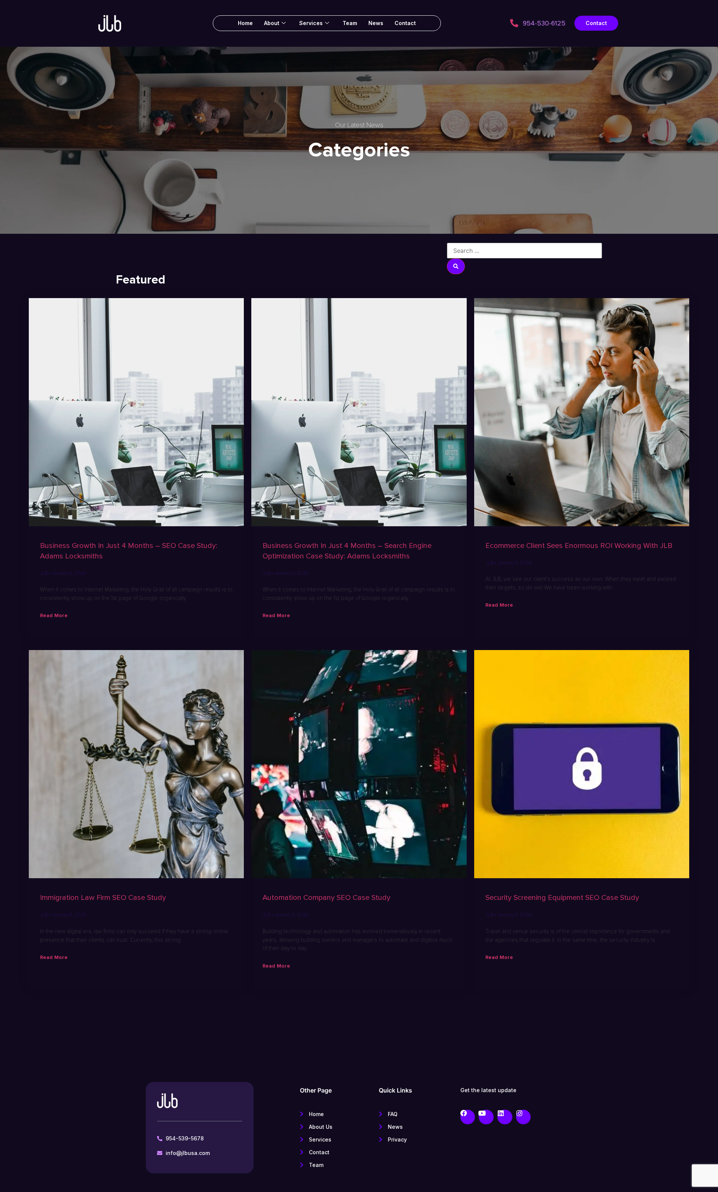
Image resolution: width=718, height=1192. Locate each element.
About (271, 23)
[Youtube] (486, 1117)
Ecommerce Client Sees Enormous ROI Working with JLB (578, 545)
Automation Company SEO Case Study (326, 897)
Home (245, 23)
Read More (54, 615)
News (375, 23)
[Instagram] (523, 1117)
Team (350, 23)
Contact (405, 23)
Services (311, 23)
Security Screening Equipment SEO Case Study (562, 897)
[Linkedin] (504, 1117)
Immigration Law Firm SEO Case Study (103, 897)
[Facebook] (467, 1117)
